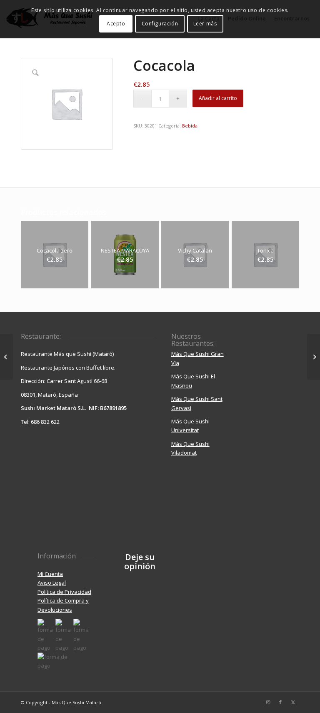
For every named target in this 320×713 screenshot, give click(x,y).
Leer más (205, 23)
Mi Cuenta (50, 574)
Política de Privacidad (64, 591)
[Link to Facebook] (280, 702)
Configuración (160, 23)
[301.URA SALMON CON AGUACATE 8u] (6, 357)
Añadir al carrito (218, 98)
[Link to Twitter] (293, 702)
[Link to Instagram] (268, 702)
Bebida (190, 126)
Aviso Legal (52, 582)
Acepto (116, 23)
